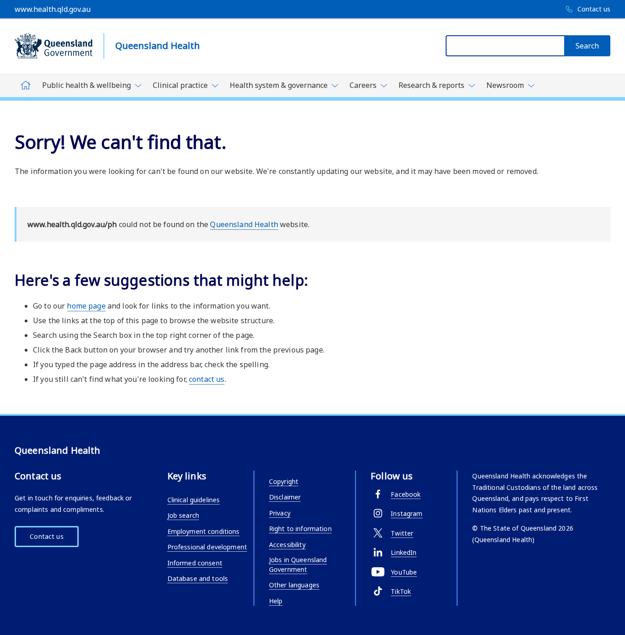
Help (276, 601)
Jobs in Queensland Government (298, 564)
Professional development (207, 547)
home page (86, 306)
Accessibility (287, 544)
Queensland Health (244, 224)
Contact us (46, 536)
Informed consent (194, 563)
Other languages (294, 585)
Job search (183, 515)
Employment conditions (203, 531)
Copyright (283, 481)
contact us (206, 379)
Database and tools (197, 578)
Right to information (300, 528)
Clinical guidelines (193, 499)
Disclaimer (285, 497)
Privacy (280, 513)
